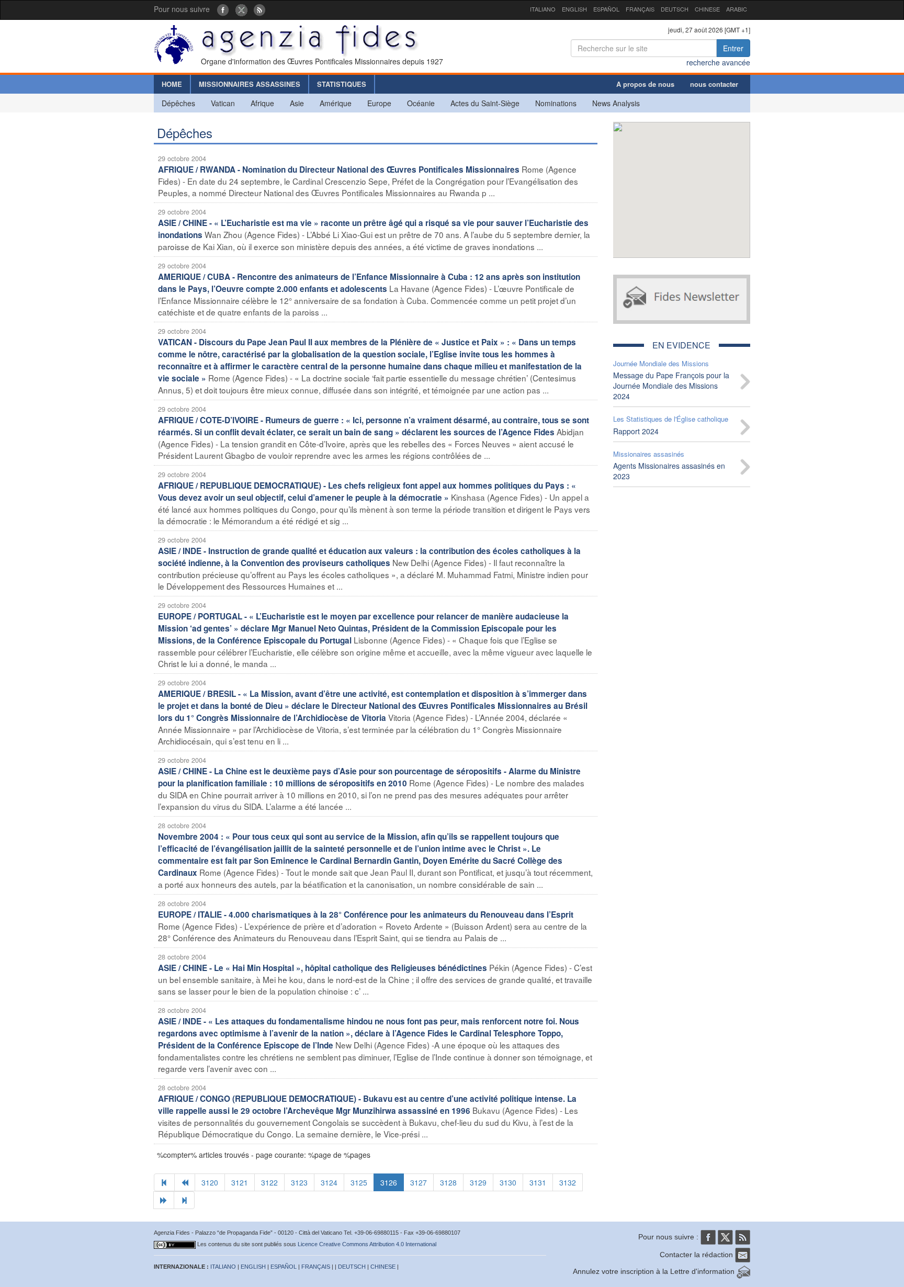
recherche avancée (718, 62)
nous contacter (714, 84)
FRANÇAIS (640, 9)
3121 (239, 1182)
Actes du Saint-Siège (484, 103)
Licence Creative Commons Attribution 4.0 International (367, 1244)
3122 (269, 1182)
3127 (418, 1182)
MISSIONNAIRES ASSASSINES (249, 84)
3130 (508, 1182)
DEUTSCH (674, 9)
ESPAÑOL (606, 9)
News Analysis (616, 103)
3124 (329, 1182)
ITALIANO (543, 9)
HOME (172, 84)
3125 (359, 1182)
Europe (379, 103)
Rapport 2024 (636, 431)
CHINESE (707, 9)
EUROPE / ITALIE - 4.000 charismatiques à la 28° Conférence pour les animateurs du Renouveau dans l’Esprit (365, 914)
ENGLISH (574, 9)
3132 (567, 1182)
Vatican (223, 103)
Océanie (421, 103)
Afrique (262, 103)
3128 (448, 1182)
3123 (299, 1182)
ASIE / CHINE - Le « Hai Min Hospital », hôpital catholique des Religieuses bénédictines (322, 968)
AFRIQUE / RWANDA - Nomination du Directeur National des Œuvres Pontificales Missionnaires (338, 169)
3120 (209, 1182)
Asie (297, 103)
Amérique (336, 103)
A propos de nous (645, 84)
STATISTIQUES (341, 84)
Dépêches (178, 103)
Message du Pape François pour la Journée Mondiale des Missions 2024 (671, 385)
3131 (537, 1182)
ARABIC (736, 9)
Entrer (733, 48)
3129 (478, 1182)
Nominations (556, 103)
